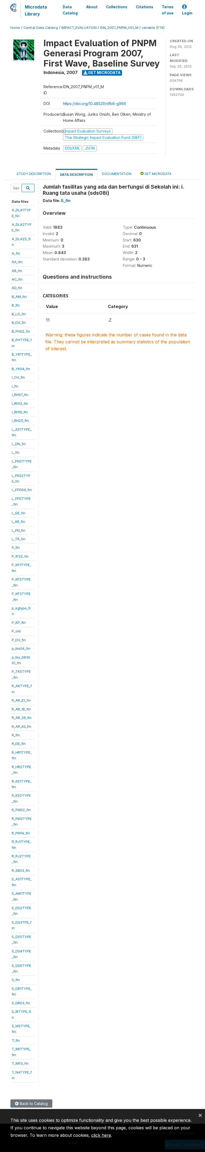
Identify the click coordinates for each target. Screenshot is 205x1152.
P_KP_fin (19, 622)
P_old (16, 631)
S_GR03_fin (21, 1003)
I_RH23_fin (20, 420)
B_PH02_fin (21, 331)
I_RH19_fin (20, 412)
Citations (144, 7)
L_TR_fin (18, 539)
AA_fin (17, 262)
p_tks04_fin (21, 648)
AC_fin (17, 279)
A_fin (16, 253)
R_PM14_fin (21, 833)
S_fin (16, 980)
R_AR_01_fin (21, 700)
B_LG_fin (19, 314)
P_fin (16, 547)
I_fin (15, 386)
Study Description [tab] (34, 174)
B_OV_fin (19, 322)
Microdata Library (36, 10)
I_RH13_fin (20, 403)
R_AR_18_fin (21, 709)
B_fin (16, 305)
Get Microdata (104, 72)
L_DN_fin (19, 444)
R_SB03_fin (21, 870)
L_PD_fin (18, 530)
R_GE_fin (19, 743)
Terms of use (168, 10)
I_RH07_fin (20, 394)
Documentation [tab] (116, 174)
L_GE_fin (18, 513)
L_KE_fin (18, 521)
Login (187, 13)
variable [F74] (153, 28)
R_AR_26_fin (21, 717)
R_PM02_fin (21, 810)
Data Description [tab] (76, 175)
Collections (116, 7)
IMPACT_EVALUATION (79, 28)
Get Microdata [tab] (157, 174)
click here (101, 1135)
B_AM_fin (19, 296)
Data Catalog (70, 10)
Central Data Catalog (40, 28)
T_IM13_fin (20, 1063)
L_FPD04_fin (22, 490)
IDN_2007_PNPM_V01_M (119, 28)
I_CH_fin (18, 377)
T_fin (16, 1040)
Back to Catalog (33, 1103)
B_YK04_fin (21, 369)
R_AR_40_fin (21, 726)
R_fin (16, 735)
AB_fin (17, 270)
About (91, 7)
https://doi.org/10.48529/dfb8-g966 (94, 103)
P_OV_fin (19, 640)
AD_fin (17, 288)
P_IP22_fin (20, 556)
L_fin (15, 452)
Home (15, 28)
